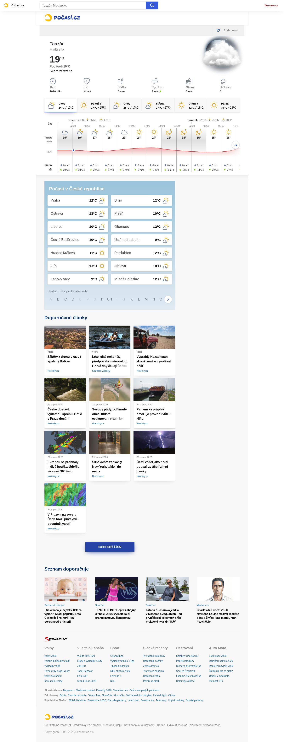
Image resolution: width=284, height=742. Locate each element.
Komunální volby (53, 681)
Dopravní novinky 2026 (221, 666)
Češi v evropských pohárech (144, 690)
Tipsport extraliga (119, 666)
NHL (112, 681)
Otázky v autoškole (219, 676)
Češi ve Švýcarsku (186, 671)
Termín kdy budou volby (57, 671)
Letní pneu (133, 700)
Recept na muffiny (153, 661)
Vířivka (171, 695)
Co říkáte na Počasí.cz (57, 725)
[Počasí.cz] (62, 17)
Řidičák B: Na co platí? (221, 671)
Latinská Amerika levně (188, 676)
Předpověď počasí (85, 690)
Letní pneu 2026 (217, 656)
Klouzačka (119, 695)
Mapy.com (68, 690)
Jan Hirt (81, 666)
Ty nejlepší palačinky (154, 656)
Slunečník (107, 695)
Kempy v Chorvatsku (187, 656)
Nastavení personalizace (205, 725)
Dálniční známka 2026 (221, 661)
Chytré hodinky (176, 700)
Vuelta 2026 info (86, 656)
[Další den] (236, 145)
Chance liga (116, 656)
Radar (161, 725)
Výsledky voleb (52, 666)
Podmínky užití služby (87, 725)
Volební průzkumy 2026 (57, 661)
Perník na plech (151, 681)
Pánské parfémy (194, 700)
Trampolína (94, 695)
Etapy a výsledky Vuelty (89, 661)
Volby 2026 (50, 656)
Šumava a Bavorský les (188, 666)
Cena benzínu (120, 690)
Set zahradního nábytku (138, 695)
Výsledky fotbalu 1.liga (122, 661)
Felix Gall (82, 676)
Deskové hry (147, 700)
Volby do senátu (53, 676)
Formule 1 (115, 676)
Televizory (161, 700)
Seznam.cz (271, 5)
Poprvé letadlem (185, 661)
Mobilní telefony (77, 700)
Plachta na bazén (77, 695)
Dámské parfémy (117, 700)
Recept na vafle (151, 676)
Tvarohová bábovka (153, 671)
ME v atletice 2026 (120, 671)
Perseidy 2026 (103, 690)
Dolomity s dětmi (185, 681)
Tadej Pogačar (85, 671)
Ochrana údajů (112, 725)
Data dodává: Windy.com (139, 725)
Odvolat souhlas (177, 725)
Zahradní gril (160, 695)
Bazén (63, 695)
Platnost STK (216, 681)
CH (109, 299)
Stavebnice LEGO (97, 700)
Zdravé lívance (151, 666)
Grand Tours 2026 (86, 681)
